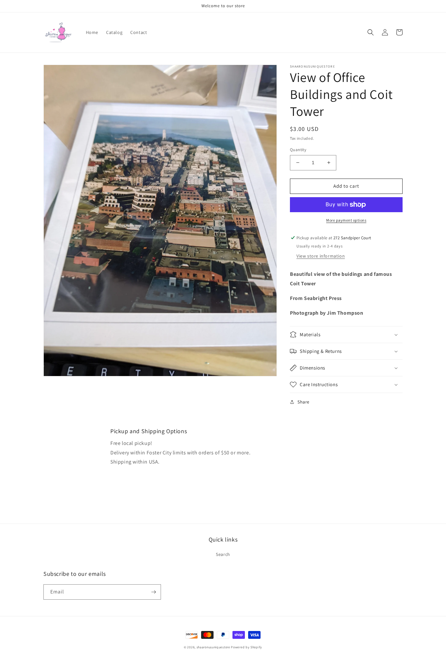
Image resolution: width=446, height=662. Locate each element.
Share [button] (303, 402)
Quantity (298, 149)
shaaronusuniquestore (213, 647)
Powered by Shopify (246, 647)
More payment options (346, 220)
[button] (370, 32)
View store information (320, 256)
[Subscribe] (153, 592)
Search (223, 554)
